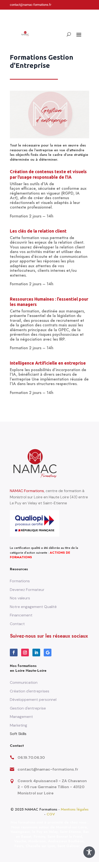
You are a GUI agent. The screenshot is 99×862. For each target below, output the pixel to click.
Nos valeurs (20, 598)
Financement (21, 615)
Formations (20, 580)
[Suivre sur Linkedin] (36, 652)
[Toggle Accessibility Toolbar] (89, 852)
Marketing (18, 725)
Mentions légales (74, 809)
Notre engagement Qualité (33, 606)
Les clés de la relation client (38, 230)
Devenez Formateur (27, 589)
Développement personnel (33, 699)
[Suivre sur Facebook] (14, 652)
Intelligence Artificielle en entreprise (48, 363)
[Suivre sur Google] (47, 652)
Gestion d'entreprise (28, 708)
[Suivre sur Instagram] (25, 652)
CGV (51, 814)
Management (21, 716)
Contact (17, 623)
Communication (23, 682)
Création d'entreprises (29, 691)
